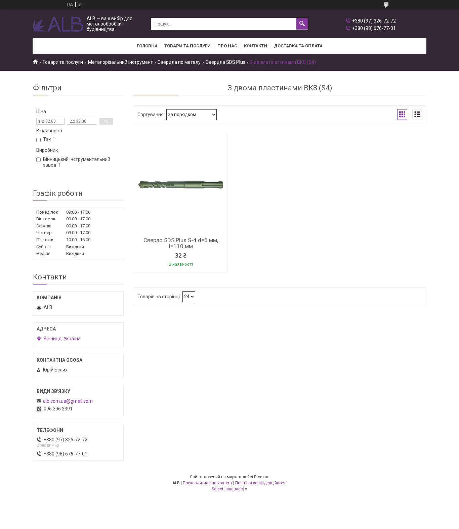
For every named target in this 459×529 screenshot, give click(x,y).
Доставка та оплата (298, 45)
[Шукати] (302, 24)
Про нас (227, 45)
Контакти (255, 45)
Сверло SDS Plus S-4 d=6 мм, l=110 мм (180, 243)
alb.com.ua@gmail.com (68, 401)
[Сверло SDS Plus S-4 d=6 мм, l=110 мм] (180, 184)
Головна (147, 45)
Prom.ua (261, 477)
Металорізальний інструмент (120, 62)
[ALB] (58, 24)
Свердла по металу (179, 62)
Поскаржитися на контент (207, 483)
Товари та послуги (187, 45)
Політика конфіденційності (261, 483)
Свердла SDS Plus (225, 62)
